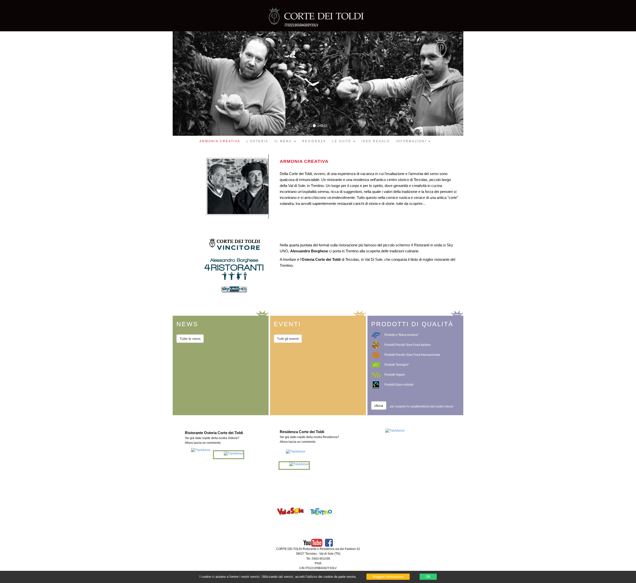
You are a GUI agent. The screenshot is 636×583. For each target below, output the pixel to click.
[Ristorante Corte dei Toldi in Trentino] (321, 511)
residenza (314, 141)
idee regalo (375, 141)
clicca (378, 405)
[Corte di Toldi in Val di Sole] (291, 511)
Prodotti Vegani (394, 374)
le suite (342, 141)
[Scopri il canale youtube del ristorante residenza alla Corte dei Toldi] (313, 542)
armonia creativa (219, 141)
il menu (284, 141)
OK (428, 577)
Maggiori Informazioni (388, 577)
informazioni (412, 141)
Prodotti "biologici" (396, 364)
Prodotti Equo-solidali (398, 384)
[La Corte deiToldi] (318, 20)
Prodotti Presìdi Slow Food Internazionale (412, 355)
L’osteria (257, 141)
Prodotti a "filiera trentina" (401, 335)
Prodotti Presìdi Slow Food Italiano (407, 345)
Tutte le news (190, 339)
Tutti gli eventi (288, 339)
